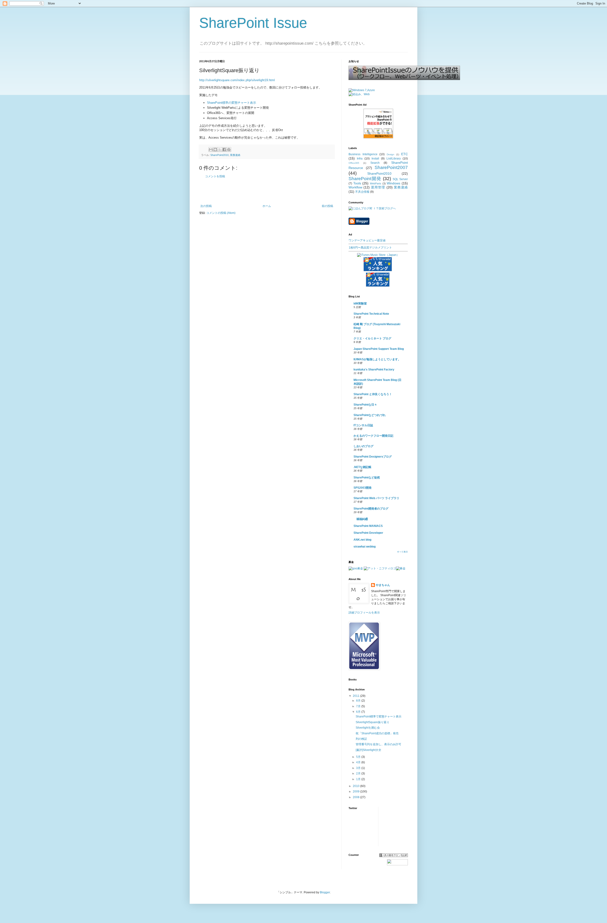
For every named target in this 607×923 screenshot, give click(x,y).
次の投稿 (206, 206)
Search (375, 162)
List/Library (393, 158)
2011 (356, 696)
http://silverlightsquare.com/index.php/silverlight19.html (237, 80)
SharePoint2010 (219, 155)
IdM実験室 (360, 303)
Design (390, 154)
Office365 (354, 163)
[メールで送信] (210, 149)
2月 (358, 773)
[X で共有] (219, 149)
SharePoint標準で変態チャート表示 (378, 716)
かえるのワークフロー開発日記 (373, 435)
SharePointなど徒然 (367, 477)
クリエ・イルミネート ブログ (372, 338)
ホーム (266, 206)
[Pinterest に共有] (228, 149)
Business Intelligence (363, 154)
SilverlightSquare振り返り (372, 722)
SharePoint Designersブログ (373, 456)
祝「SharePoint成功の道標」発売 (377, 733)
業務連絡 (235, 155)
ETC (404, 154)
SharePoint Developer (368, 532)
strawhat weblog (365, 546)
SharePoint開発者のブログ (371, 508)
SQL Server (400, 179)
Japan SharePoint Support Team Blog (379, 349)
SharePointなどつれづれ (370, 415)
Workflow (355, 187)
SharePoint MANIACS (368, 526)
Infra (360, 158)
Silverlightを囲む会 (368, 727)
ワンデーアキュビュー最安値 (367, 240)
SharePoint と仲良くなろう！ (373, 394)
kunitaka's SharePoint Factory (374, 369)
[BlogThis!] (215, 149)
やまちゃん (383, 585)
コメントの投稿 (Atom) (220, 213)
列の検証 (361, 738)
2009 (356, 791)
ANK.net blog (362, 539)
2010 (356, 786)
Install (375, 158)
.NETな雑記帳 (362, 467)
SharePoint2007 (391, 167)
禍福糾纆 (361, 519)
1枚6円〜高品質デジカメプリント (370, 247)
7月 (358, 706)
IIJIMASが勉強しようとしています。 (377, 359)
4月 (358, 762)
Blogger (325, 892)
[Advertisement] (266, 191)
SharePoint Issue (253, 23)
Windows (393, 183)
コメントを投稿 (215, 176)
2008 (356, 797)
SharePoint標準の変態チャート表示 (231, 102)
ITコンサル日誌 (363, 425)
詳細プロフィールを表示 (364, 612)
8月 (358, 700)
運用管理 (378, 187)
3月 (358, 768)
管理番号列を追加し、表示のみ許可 (378, 744)
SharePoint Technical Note (371, 313)
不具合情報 (362, 191)
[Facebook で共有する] (224, 149)
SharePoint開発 (365, 178)
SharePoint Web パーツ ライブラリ (376, 498)
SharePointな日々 (365, 404)
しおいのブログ (363, 446)
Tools (357, 183)
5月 (358, 757)
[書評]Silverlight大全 (368, 750)
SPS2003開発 (363, 487)
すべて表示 (402, 552)
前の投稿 (327, 206)
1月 (358, 779)
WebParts (375, 183)
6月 (358, 711)
